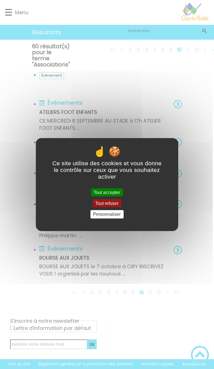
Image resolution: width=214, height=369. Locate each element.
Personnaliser (107, 214)
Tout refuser (106, 203)
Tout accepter (107, 192)
